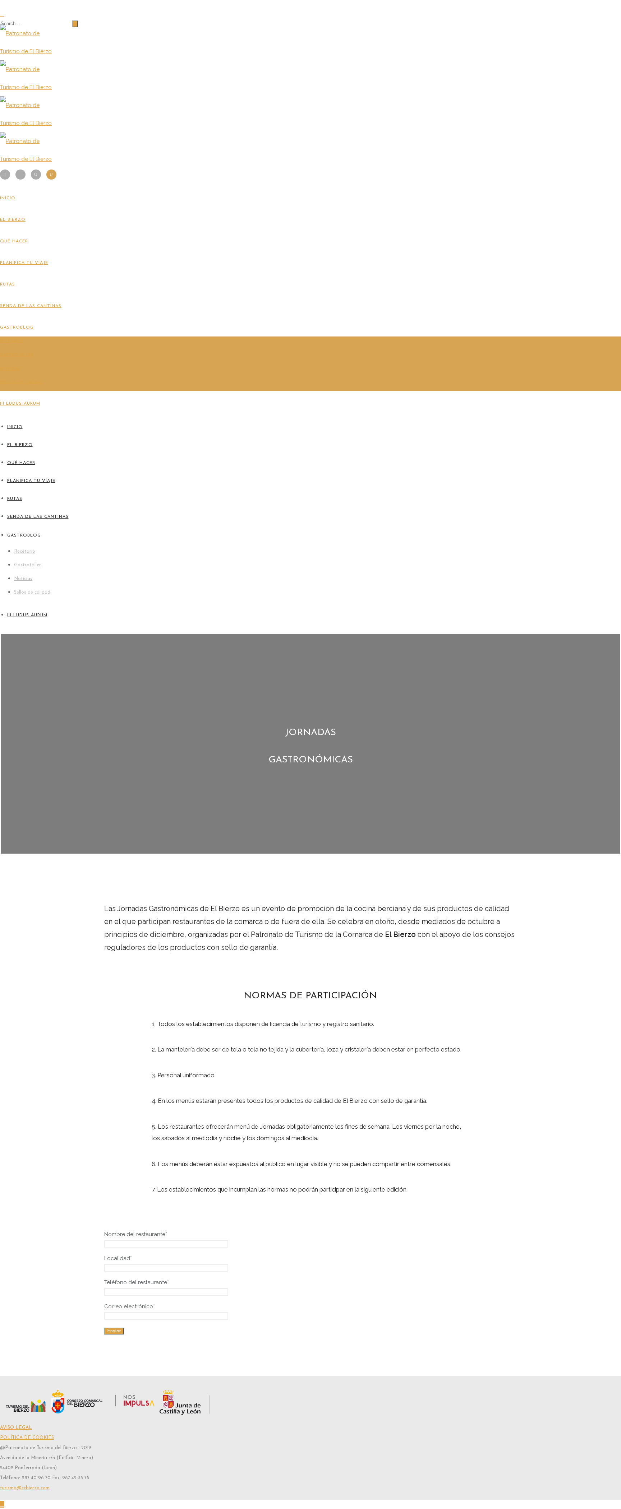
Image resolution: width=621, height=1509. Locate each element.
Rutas (7, 284)
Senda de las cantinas (30, 306)
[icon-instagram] (38, 175)
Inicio (7, 198)
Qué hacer (14, 241)
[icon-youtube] (51, 175)
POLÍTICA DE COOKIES (27, 1437)
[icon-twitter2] (22, 175)
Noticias (10, 369)
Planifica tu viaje (24, 263)
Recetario (11, 341)
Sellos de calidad (22, 382)
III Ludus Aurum (20, 403)
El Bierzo (13, 220)
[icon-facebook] (7, 175)
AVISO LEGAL (16, 1427)
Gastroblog (17, 327)
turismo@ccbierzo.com (25, 1488)
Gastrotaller (16, 355)
